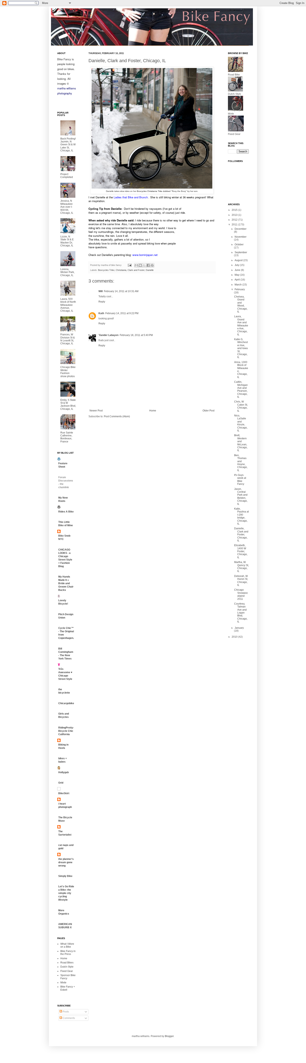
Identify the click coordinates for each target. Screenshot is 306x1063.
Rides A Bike (66, 511)
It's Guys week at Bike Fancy (240, 479)
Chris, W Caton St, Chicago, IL (241, 406)
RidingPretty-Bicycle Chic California (66, 731)
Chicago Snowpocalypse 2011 (241, 594)
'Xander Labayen (108, 335)
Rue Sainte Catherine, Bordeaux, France (66, 437)
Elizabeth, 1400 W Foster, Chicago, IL (241, 551)
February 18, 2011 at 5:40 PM (136, 335)
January (239, 627)
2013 (235, 215)
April (237, 279)
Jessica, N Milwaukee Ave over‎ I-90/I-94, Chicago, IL (66, 206)
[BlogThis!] (140, 265)
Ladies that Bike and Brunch (131, 197)
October (239, 244)
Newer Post (96, 410)
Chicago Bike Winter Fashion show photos (68, 372)
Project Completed (66, 176)
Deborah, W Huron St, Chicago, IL (241, 580)
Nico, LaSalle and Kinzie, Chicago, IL (241, 423)
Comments (68, 1018)
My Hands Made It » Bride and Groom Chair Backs (65, 583)
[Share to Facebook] (148, 265)
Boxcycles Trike (106, 270)
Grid (60, 782)
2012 (235, 219)
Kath (101, 313)
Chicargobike (66, 703)
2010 (235, 636)
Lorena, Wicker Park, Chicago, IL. (67, 272)
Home (152, 410)
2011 (235, 224)
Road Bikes (66, 962)
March (238, 284)
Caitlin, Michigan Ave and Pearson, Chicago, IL (241, 389)
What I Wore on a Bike (67, 945)
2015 (235, 210)
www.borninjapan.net (145, 255)
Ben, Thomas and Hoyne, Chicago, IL (241, 463)
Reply (101, 301)
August (239, 260)
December (240, 228)
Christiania (121, 270)
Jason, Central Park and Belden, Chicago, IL (241, 496)
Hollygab (63, 772)
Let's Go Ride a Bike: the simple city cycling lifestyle (66, 893)
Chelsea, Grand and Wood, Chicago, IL (241, 304)
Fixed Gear (66, 971)
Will (100, 291)
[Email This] (136, 265)
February (240, 289)
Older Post (208, 410)
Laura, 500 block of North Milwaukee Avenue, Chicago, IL (68, 305)
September (241, 252)
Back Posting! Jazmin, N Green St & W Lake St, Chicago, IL (68, 144)
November (240, 236)
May (237, 274)
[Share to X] (144, 265)
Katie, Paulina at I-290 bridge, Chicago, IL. (241, 516)
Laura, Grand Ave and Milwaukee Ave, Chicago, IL (241, 325)
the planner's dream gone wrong (66, 862)
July (237, 265)
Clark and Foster (136, 270)
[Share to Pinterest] (152, 265)
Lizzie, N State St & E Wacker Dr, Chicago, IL (67, 241)
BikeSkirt (63, 793)
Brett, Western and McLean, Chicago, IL (241, 443)
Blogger (169, 1036)
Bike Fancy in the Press (68, 953)
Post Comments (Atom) (117, 416)
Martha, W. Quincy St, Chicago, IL (241, 567)
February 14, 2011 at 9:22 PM (121, 313)
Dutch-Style (66, 966)
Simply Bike (65, 876)
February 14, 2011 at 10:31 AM (121, 291)
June (238, 270)
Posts (65, 1011)
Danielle (150, 270)
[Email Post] (129, 265)
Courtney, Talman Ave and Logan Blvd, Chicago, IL (241, 612)
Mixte (63, 982)
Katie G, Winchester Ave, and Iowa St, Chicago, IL (241, 348)
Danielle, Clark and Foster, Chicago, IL (241, 534)
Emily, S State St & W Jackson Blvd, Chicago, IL (68, 404)
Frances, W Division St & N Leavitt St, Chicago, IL (67, 339)
